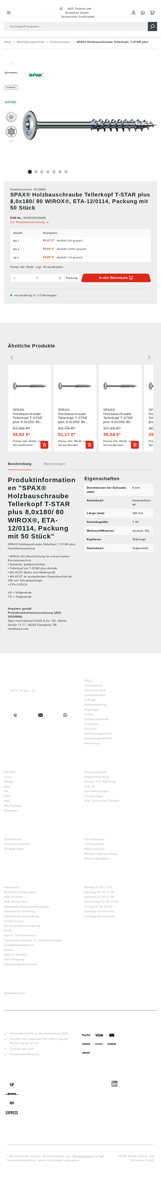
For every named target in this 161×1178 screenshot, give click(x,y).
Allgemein (10, 810)
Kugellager (91, 709)
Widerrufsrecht (94, 848)
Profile (88, 714)
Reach (8, 949)
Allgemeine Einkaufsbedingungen (26, 906)
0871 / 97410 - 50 (23, 690)
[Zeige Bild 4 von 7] (47, 171)
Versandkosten (94, 839)
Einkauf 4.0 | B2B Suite (100, 781)
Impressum (11, 887)
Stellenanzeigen (15, 993)
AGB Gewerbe (13, 896)
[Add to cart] (44, 445)
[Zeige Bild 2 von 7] (36, 171)
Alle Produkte (13, 805)
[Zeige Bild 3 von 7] (41, 171)
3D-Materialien (14, 848)
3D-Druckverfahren (17, 844)
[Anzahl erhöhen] (60, 278)
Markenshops (15, 765)
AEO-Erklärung (14, 959)
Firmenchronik (14, 920)
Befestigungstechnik (98, 738)
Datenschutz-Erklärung (19, 911)
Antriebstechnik (95, 695)
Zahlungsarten (94, 844)
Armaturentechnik (96, 719)
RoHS (8, 930)
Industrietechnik (95, 690)
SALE (88, 680)
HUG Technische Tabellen (102, 800)
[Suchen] (152, 26)
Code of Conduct (15, 954)
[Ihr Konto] (133, 13)
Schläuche (91, 724)
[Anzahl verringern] (14, 278)
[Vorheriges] (11, 64)
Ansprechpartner (95, 772)
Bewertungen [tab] (54, 464)
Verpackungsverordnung (20, 964)
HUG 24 (89, 786)
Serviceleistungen (96, 791)
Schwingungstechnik (98, 733)
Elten (7, 796)
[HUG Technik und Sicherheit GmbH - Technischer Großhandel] (78, 13)
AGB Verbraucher (16, 901)
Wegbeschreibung (96, 776)
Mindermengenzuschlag (100, 853)
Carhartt (9, 772)
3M (6, 791)
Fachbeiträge (93, 796)
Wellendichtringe (95, 704)
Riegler (9, 781)
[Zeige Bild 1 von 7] (29, 171)
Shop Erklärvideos (96, 858)
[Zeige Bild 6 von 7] (60, 171)
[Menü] (8, 13)
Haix (7, 800)
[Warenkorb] (152, 13)
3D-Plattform (12, 839)
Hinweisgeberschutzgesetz (22, 925)
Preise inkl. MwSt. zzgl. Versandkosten (36, 266)
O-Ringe (90, 700)
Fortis (8, 776)
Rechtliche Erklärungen (20, 892)
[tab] (19, 465)
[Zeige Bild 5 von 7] (54, 171)
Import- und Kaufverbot (20, 935)
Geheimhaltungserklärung (21, 916)
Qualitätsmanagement (19, 945)
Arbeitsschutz (93, 685)
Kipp (7, 786)
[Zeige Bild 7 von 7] (66, 171)
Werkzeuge (92, 743)
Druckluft (90, 728)
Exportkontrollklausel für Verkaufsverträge (32, 940)
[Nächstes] (11, 141)
